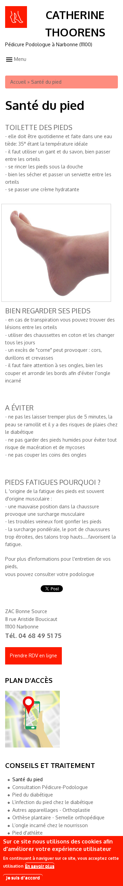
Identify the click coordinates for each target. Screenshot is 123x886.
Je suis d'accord (23, 877)
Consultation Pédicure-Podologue (50, 787)
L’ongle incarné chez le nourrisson (50, 825)
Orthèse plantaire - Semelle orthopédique (58, 817)
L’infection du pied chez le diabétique (52, 802)
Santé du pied (27, 779)
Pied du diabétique (32, 795)
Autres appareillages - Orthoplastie (51, 810)
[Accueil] (16, 26)
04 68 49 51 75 (40, 635)
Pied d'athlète (27, 833)
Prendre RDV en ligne (33, 655)
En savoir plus (39, 866)
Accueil (18, 82)
